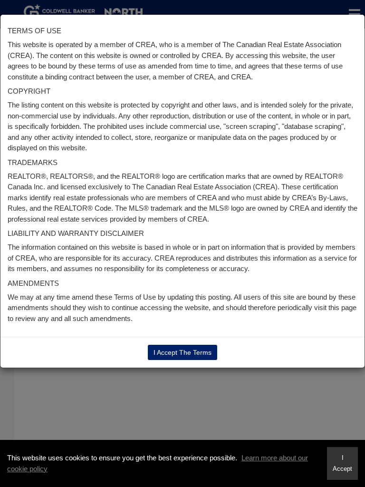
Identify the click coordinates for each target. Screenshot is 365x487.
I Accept (342, 463)
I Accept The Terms (182, 352)
